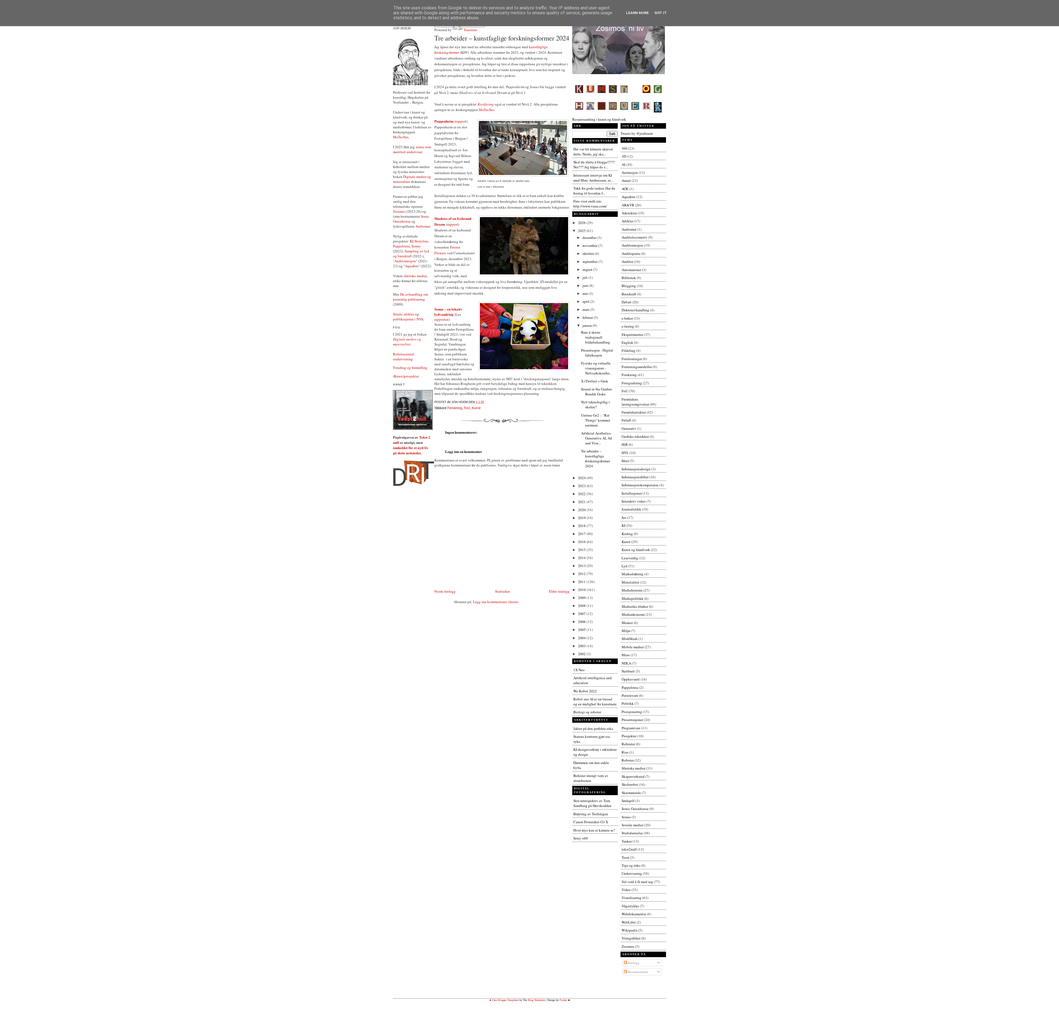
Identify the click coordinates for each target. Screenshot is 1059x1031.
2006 (582, 621)
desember (589, 237)
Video (626, 889)
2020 (582, 509)
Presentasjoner (632, 719)
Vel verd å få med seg (637, 881)
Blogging (629, 285)
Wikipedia (629, 930)
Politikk (628, 703)
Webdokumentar (634, 913)
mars (586, 309)
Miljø (626, 630)
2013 (582, 565)
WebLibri (629, 922)
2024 (582, 477)
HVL (625, 452)
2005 (582, 629)
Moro (626, 654)
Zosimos (399, 211)
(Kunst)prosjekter (406, 376)
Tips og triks (631, 865)
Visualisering (631, 897)
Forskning (454, 408)
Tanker (627, 841)
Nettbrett (628, 671)
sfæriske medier (415, 275)
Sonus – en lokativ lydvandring (448, 311)
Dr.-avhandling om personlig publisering (410, 297)
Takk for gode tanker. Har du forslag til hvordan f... (594, 191)
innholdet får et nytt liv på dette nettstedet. (411, 450)
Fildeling (628, 350)
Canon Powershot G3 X (590, 821)
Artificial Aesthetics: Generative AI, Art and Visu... (596, 438)
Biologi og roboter (587, 711)
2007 (582, 613)
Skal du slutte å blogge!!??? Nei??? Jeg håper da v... (594, 164)
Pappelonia (401, 246)
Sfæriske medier (633, 768)
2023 (582, 485)
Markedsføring (632, 573)
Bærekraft (629, 294)
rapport (461, 121)
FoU (467, 408)
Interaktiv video (634, 501)
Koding (627, 533)
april (586, 301)
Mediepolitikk (632, 598)
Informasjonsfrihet (635, 476)
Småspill (628, 800)
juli (585, 277)
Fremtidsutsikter (634, 412)
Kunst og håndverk (636, 549)
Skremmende (631, 792)
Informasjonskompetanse (640, 484)
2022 (582, 493)
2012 (582, 573)
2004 (582, 637)
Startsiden (502, 591)
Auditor (627, 261)
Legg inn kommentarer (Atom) (495, 601)
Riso (625, 752)
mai (585, 293)
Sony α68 (580, 838)
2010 (582, 589)
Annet (626, 180)
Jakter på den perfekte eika (593, 728)
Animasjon (630, 172)
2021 (582, 501)
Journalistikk (631, 509)
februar (588, 317)
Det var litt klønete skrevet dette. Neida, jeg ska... (593, 151)
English (627, 342)
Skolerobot (630, 784)
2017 (582, 533)
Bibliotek (629, 277)
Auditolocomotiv (635, 237)
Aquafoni (412, 265)
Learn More (637, 13)
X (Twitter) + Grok (594, 381)
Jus (624, 517)
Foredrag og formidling (410, 367)
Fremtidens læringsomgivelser (635, 402)
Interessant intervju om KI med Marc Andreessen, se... (593, 178)
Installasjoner (632, 493)
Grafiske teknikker (635, 436)
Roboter (628, 760)
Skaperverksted (633, 776)
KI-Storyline (419, 241)
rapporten (441, 319)
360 (624, 148)
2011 (582, 581)
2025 (582, 230)
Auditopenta (631, 253)
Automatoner (631, 269)
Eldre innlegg (559, 591)
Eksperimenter (632, 334)
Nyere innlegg (445, 591)
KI (623, 525)
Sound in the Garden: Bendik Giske (597, 391)
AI (623, 164)
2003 (582, 645)
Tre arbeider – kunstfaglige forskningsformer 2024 (501, 37)
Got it (660, 13)
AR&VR (628, 205)
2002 (582, 653)
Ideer (625, 460)
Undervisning (632, 873)
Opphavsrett (631, 679)
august (587, 269)
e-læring (628, 326)
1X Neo (579, 669)
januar (587, 325)
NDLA (626, 663)
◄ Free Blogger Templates (503, 1000)
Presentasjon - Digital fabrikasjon (597, 353)
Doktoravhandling (635, 309)
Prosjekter (629, 735)
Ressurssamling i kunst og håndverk (599, 119)
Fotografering (632, 382)
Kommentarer (637, 971)
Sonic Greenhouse (635, 808)
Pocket (563, 1000)
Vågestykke (630, 905)
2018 (582, 525)
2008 (582, 605)
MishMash (630, 638)
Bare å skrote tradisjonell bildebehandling (595, 337)
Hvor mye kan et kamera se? (594, 830)
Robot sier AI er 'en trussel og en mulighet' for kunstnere (595, 701)
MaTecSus (400, 136)
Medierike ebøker (635, 606)
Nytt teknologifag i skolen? (595, 404)
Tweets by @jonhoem (637, 133)
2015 (582, 549)
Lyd (624, 565)
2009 (582, 597)
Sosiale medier (632, 824)
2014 (582, 557)
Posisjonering (632, 711)
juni (585, 285)
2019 (582, 517)
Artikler (627, 220)
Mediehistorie (632, 590)
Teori (625, 857)
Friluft (626, 420)
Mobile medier (633, 646)
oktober (588, 253)
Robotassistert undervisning (403, 356)
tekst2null (629, 849)
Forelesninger (632, 358)
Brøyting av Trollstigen (590, 813)
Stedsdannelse (632, 832)
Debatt (627, 301)
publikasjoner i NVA (408, 319)
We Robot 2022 (585, 691)
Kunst (476, 408)
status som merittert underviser (412, 149)
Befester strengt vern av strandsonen (590, 778)
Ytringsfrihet (631, 938)
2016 (582, 541)
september (590, 261)
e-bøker (627, 318)
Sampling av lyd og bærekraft (411, 253)
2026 (582, 222)
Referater (628, 743)
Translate (470, 29)
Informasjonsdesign (636, 468)
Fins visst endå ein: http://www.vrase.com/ (590, 204)
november (590, 245)
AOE (625, 188)
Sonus (416, 246)
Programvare (631, 727)
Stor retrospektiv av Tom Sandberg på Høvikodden (592, 803)
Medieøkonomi (633, 614)
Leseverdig (630, 557)
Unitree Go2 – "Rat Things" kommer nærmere (595, 420)
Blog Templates (536, 1000)
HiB (625, 444)
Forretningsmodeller (637, 366)
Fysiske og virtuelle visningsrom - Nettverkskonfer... (596, 368)
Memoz (627, 622)
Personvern (630, 695)
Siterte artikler (403, 314)
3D (624, 156)
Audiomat (422, 226)
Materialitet (630, 582)
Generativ (629, 428)
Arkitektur (629, 212)
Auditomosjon (405, 260)
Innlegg (633, 962)
